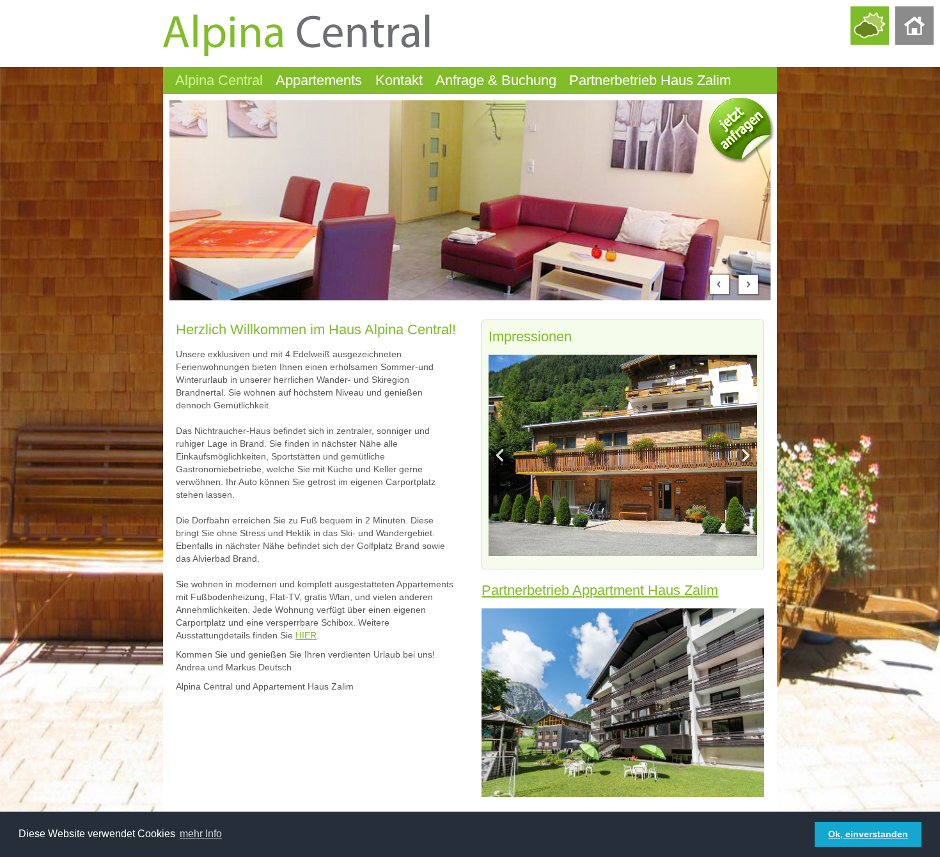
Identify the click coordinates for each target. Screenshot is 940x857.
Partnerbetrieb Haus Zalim (650, 80)
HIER (306, 635)
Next (743, 455)
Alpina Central (219, 80)
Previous (502, 455)
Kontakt (399, 80)
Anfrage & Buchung (495, 80)
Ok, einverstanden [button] (868, 834)
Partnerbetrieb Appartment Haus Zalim (600, 590)
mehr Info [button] (201, 833)
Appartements (319, 80)
